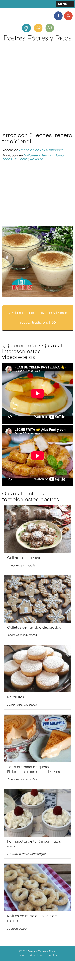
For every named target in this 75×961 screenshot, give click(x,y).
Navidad (36, 159)
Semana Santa (52, 155)
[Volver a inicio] (37, 41)
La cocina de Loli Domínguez (41, 150)
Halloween (32, 155)
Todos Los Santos (15, 159)
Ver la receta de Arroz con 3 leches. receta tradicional (38, 317)
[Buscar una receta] (68, 15)
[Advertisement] (37, 89)
